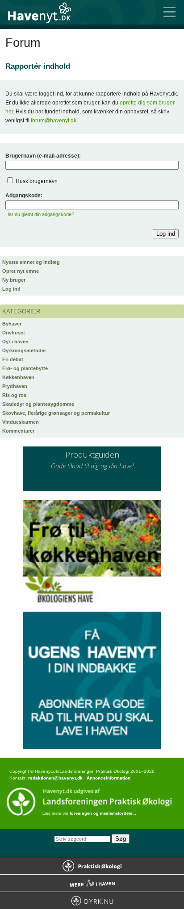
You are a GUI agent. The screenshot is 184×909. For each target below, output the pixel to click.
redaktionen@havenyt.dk (55, 778)
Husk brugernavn (37, 181)
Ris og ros (14, 395)
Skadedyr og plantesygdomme (38, 404)
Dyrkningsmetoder (24, 350)
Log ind (11, 289)
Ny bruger (13, 280)
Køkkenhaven (18, 377)
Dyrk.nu (92, 900)
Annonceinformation (108, 778)
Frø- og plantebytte (25, 368)
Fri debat (12, 359)
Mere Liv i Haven (92, 883)
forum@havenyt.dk (53, 120)
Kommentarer (18, 431)
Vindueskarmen (20, 422)
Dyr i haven (15, 341)
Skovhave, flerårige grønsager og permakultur (56, 413)
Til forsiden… (44, 12)
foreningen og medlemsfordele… (103, 813)
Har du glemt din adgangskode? (39, 214)
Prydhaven (14, 386)
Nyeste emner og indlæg (31, 262)
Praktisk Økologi (92, 865)
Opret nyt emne (20, 271)
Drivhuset (13, 332)
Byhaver (11, 323)
